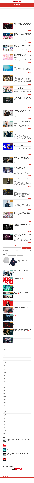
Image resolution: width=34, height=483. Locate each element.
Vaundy (24, 251)
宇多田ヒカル (11, 255)
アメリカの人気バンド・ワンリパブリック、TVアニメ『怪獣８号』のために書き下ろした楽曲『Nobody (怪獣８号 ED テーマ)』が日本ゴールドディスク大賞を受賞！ (22, 132)
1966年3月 (4, 433)
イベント (5, 359)
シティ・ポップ (5, 253)
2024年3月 (4, 412)
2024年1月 (4, 415)
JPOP (4, 251)
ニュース (4, 358)
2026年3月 (4, 377)
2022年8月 (4, 427)
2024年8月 (4, 405)
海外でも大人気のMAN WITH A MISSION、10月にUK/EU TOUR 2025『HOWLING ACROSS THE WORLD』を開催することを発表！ (22, 190)
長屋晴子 (24, 255)
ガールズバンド (19, 252)
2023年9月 (4, 421)
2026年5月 (4, 374)
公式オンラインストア (5, 478)
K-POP (6, 251)
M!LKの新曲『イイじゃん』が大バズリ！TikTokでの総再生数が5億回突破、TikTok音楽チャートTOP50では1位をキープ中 (22, 34)
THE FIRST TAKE (17, 251)
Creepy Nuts (19, 250)
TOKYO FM (21, 251)
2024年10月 (4, 402)
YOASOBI (26, 251)
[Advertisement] (17, 14)
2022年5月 (4, 430)
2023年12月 (4, 417)
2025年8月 (4, 387)
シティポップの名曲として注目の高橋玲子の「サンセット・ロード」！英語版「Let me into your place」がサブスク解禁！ (21, 308)
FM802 (24, 250)
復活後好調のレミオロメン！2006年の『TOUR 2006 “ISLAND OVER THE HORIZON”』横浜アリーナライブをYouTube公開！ (22, 330)
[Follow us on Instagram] (7, 476)
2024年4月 (4, 411)
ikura (25, 250)
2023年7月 (4, 424)
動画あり (5, 254)
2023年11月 (4, 418)
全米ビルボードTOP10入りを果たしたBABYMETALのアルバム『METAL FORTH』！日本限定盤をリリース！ (21, 322)
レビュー (5, 356)
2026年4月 (4, 375)
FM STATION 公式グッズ (6, 346)
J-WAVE (30, 250)
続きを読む (29, 30)
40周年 (5, 250)
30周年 (3, 250)
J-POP (28, 250)
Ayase (10, 250)
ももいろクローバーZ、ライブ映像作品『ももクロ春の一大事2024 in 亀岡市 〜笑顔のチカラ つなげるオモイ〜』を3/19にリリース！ (22, 213)
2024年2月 (4, 414)
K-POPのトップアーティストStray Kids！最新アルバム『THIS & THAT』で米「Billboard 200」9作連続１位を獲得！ (21, 271)
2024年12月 (4, 399)
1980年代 (7, 250)
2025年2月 (4, 396)
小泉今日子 (14, 255)
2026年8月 (4, 369)
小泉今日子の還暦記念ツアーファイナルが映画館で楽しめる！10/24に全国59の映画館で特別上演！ (22, 278)
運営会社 (8, 478)
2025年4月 (4, 393)
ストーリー (4, 352)
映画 (4, 365)
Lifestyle (5, 349)
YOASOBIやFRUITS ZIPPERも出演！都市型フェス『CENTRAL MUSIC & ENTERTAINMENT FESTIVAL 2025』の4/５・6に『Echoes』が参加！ (22, 144)
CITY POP (16, 250)
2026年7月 (4, 371)
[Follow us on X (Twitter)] (5, 476)
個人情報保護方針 (12, 478)
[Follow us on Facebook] (3, 476)
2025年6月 (4, 390)
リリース (5, 364)
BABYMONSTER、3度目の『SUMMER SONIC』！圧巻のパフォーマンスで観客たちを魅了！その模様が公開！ (22, 337)
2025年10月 (4, 384)
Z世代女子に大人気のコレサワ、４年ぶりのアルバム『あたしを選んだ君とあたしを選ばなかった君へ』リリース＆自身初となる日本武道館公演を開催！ (22, 55)
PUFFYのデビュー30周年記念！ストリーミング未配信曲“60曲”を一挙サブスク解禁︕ (18, 453)
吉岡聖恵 (9, 255)
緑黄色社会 (21, 255)
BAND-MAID (12, 250)
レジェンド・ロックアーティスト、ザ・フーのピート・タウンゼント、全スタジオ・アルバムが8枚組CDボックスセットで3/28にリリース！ (22, 179)
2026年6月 (4, 372)
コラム (4, 355)
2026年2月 (4, 378)
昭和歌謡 (19, 255)
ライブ (4, 361)
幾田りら (17, 255)
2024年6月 (4, 408)
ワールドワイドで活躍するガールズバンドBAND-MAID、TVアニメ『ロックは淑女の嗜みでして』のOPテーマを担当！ (22, 98)
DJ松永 (22, 250)
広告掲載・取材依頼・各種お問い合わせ (20, 478)
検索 (26, 248)
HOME (4, 478)
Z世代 (29, 251)
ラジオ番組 (5, 362)
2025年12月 (4, 381)
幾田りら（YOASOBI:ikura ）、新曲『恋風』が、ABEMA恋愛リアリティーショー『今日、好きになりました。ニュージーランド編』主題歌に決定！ (22, 87)
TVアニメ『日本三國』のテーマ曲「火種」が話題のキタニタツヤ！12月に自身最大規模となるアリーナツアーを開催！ (22, 300)
